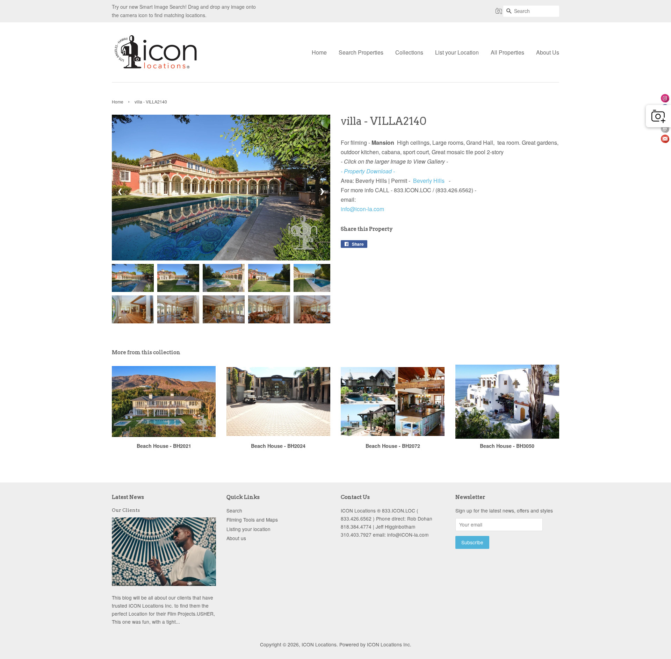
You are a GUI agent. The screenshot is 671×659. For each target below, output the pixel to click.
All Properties (507, 52)
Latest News (128, 497)
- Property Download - (368, 171)
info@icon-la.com (362, 209)
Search (234, 510)
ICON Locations (319, 644)
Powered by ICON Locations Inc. (375, 644)
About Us (547, 52)
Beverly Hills (429, 181)
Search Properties (361, 52)
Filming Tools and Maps (252, 519)
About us (236, 538)
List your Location (457, 52)
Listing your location (248, 528)
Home (319, 52)
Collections (409, 52)
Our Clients (126, 510)
